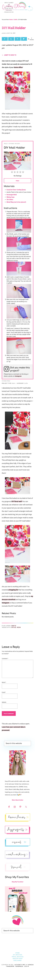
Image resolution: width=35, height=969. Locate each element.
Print (17, 181)
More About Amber (17, 800)
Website (4, 702)
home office (18, 67)
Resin (19, 627)
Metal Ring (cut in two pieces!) (16, 202)
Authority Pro (20, 964)
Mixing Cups (10, 197)
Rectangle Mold (12, 195)
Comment (5, 658)
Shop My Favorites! (17, 882)
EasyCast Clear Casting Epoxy (16, 190)
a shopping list (13, 590)
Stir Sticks (10, 199)
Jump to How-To (10, 55)
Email (4, 692)
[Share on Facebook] (5, 39)
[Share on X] (11, 39)
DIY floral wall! (16, 501)
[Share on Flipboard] (24, 39)
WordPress (19, 966)
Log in (26, 966)
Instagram (18, 376)
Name (4, 682)
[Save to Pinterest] (18, 39)
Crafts (13, 625)
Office (13, 627)
